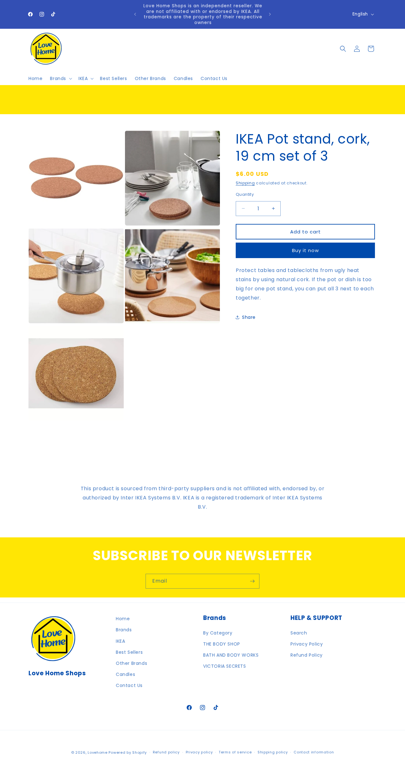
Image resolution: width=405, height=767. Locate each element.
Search (298, 633)
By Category (218, 633)
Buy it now (305, 250)
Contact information (314, 752)
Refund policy (166, 752)
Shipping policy (273, 752)
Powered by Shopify (128, 752)
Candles (125, 674)
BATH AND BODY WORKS (231, 655)
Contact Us (129, 685)
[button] (60, 78)
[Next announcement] (270, 14)
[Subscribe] (252, 581)
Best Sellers (129, 652)
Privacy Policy (306, 644)
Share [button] (249, 317)
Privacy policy (199, 752)
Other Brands (131, 663)
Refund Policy (306, 655)
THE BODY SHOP (221, 644)
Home (123, 618)
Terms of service (235, 752)
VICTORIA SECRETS (224, 666)
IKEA (120, 641)
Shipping (245, 183)
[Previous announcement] (135, 14)
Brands (124, 630)
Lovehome (98, 752)
